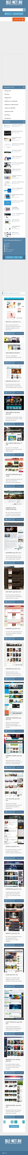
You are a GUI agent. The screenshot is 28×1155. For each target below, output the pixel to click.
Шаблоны (8, 243)
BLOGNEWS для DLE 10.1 (13, 553)
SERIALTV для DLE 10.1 (13, 933)
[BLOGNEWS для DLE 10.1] (14, 536)
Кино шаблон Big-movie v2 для (14, 444)
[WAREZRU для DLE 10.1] (14, 615)
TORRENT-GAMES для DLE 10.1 (14, 756)
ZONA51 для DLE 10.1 (12, 846)
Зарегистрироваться (18, 13)
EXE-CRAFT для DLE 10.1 (13, 592)
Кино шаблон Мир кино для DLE (13, 413)
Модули (7, 245)
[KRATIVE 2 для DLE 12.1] (14, 308)
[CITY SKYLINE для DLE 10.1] (14, 783)
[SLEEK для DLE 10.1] (14, 960)
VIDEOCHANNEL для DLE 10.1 (13, 1106)
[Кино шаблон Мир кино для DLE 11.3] (14, 403)
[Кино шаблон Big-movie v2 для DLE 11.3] (14, 434)
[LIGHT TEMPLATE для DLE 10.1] (14, 1004)
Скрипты (7, 246)
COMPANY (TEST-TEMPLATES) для (11, 508)
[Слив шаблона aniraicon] (14, 343)
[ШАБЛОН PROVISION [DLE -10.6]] (14, 465)
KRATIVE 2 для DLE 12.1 (13, 322)
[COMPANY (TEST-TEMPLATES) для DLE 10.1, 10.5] (14, 497)
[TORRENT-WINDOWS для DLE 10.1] (14, 699)
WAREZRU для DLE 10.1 (13, 628)
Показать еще (14, 1126)
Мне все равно (9, 251)
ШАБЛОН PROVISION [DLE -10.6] (14, 475)
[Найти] (24, 10)
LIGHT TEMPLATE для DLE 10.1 (14, 1022)
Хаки (7, 248)
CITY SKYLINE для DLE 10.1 (13, 799)
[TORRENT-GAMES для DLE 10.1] (14, 743)
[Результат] (16, 257)
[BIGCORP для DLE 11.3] (14, 372)
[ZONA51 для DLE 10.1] (14, 829)
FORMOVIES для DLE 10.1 (14, 889)
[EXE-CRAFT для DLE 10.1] (14, 577)
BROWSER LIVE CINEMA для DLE (13, 1060)
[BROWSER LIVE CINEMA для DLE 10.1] (14, 1047)
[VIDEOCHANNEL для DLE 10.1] (14, 1089)
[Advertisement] (14, 38)
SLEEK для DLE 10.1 (12, 975)
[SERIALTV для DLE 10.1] (14, 917)
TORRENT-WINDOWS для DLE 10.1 (13, 718)
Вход (8, 13)
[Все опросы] (20, 257)
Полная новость (19, 333)
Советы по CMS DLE (10, 249)
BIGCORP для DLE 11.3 (13, 381)
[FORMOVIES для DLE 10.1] (14, 874)
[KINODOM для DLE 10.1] (14, 654)
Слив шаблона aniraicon (13, 353)
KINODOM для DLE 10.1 (13, 669)
